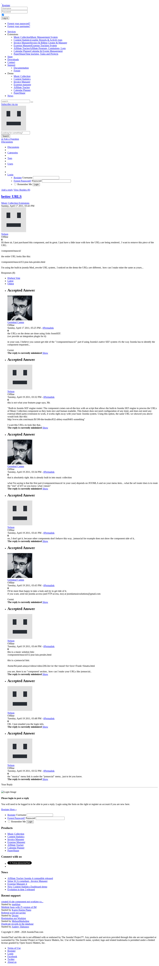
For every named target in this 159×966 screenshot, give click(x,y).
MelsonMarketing (20, 921)
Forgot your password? (18, 23)
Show (45, 353)
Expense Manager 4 (17, 884)
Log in (5, 18)
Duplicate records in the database (17, 924)
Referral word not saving (13, 912)
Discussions (7, 141)
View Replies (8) (22, 190)
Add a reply (7, 190)
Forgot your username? (18, 26)
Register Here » (9, 809)
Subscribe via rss (9, 104)
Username (27, 177)
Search (5, 136)
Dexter (15, 915)
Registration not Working (13, 918)
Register (6, 5)
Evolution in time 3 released (21, 889)
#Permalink (48, 328)
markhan (16, 904)
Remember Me (24, 184)
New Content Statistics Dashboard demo (27, 886)
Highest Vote (13, 278)
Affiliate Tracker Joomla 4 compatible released (30, 878)
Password (36, 181)
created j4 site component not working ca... (22, 901)
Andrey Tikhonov (20, 926)
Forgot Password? (22, 181)
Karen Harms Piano (21, 910)
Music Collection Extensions (15, 203)
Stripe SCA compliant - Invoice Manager (27, 881)
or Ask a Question (10, 139)
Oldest (10, 283)
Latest (10, 281)
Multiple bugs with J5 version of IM (18, 907)
